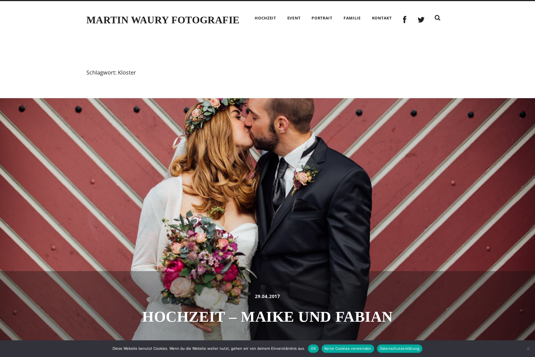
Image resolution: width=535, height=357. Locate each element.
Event (294, 18)
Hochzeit (265, 18)
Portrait (322, 18)
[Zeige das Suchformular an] (437, 17)
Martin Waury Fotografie (162, 20)
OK (313, 348)
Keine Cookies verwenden (347, 348)
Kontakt (382, 18)
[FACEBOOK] (405, 20)
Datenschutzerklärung (400, 348)
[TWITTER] (421, 20)
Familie (352, 18)
